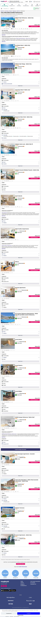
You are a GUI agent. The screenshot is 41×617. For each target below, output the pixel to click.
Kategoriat (22, 584)
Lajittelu (11, 8)
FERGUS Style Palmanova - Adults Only (24, 17)
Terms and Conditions (16, 616)
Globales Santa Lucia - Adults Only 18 (24, 144)
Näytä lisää (20, 85)
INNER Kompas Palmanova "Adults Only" (25, 417)
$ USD (27, 1)
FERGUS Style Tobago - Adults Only (23, 64)
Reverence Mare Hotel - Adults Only (23, 117)
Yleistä (21, 581)
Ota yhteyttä (32, 582)
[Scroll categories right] (40, 5)
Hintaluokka (6, 8)
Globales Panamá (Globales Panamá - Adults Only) (27, 170)
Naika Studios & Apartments (22, 228)
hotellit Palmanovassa (23, 566)
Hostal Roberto (18, 365)
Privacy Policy (11, 616)
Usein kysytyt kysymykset (35, 581)
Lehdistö (22, 582)
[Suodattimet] (1, 8)
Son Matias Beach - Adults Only (22, 45)
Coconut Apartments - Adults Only (23, 535)
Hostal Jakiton (18, 339)
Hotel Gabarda (18, 196)
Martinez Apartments (20, 287)
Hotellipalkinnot (23, 585)
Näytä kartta (37, 8)
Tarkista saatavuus (34, 26)
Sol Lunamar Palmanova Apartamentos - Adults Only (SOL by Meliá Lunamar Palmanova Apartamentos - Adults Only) (26, 314)
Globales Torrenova (19, 507)
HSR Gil (17, 261)
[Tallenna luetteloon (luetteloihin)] (14, 17)
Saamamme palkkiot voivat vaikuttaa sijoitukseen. (9, 15)
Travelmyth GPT (33, 584)
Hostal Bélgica (18, 391)
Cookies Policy (7, 616)
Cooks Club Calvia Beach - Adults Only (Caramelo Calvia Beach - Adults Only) (26, 480)
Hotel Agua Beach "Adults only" (22, 89)
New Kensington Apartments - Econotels (25, 454)
